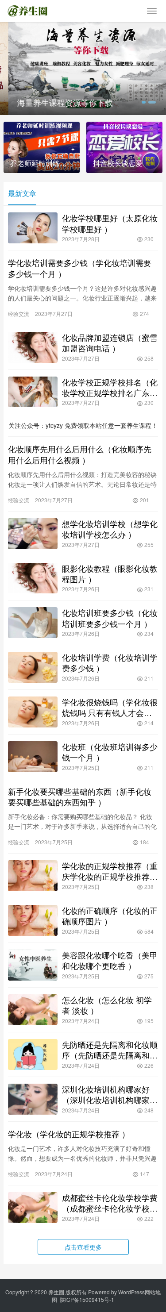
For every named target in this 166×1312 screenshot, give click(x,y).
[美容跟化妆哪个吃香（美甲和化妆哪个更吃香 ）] (33, 965)
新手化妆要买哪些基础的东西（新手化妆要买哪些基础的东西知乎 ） (79, 796)
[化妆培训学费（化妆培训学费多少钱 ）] (33, 667)
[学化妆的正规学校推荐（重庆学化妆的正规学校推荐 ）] (33, 875)
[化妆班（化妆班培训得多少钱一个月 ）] (33, 756)
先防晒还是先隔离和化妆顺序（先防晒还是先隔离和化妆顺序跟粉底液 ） (110, 1049)
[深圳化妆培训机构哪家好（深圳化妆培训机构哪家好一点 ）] (33, 1099)
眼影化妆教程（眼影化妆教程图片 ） (110, 573)
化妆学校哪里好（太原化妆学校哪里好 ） (110, 223)
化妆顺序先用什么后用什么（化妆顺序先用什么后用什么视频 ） (79, 454)
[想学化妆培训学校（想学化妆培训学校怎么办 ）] (33, 533)
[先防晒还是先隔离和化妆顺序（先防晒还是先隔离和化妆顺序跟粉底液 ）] (33, 1054)
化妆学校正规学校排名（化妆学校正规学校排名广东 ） (110, 387)
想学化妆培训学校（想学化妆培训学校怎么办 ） (110, 528)
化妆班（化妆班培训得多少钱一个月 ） (110, 751)
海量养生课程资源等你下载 (56, 102)
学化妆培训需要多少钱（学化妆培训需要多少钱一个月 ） (79, 267)
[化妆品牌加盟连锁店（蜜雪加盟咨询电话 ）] (33, 347)
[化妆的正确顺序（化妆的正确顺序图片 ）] (33, 920)
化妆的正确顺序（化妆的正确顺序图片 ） (110, 915)
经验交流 (18, 313)
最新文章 (22, 193)
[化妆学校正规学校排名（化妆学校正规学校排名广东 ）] (33, 392)
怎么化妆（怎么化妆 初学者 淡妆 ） (107, 1005)
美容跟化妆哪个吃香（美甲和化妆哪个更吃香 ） (110, 960)
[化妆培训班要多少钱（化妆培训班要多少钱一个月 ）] (33, 622)
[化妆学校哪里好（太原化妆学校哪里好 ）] (33, 227)
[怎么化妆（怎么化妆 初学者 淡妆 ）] (33, 1009)
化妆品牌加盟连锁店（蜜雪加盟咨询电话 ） (110, 342)
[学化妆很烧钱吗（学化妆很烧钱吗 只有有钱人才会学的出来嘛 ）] (33, 711)
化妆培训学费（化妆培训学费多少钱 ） (110, 662)
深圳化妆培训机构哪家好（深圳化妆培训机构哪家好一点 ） (110, 1094)
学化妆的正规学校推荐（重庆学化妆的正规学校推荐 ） (110, 870)
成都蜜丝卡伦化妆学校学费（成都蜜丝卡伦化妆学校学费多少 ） (110, 1202)
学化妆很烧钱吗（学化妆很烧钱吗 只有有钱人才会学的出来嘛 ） (110, 707)
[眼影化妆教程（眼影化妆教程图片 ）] (33, 578)
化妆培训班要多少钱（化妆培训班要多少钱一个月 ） (110, 617)
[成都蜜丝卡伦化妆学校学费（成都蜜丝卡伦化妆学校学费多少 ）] (33, 1207)
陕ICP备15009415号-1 (87, 1299)
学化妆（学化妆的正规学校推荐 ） (69, 1133)
